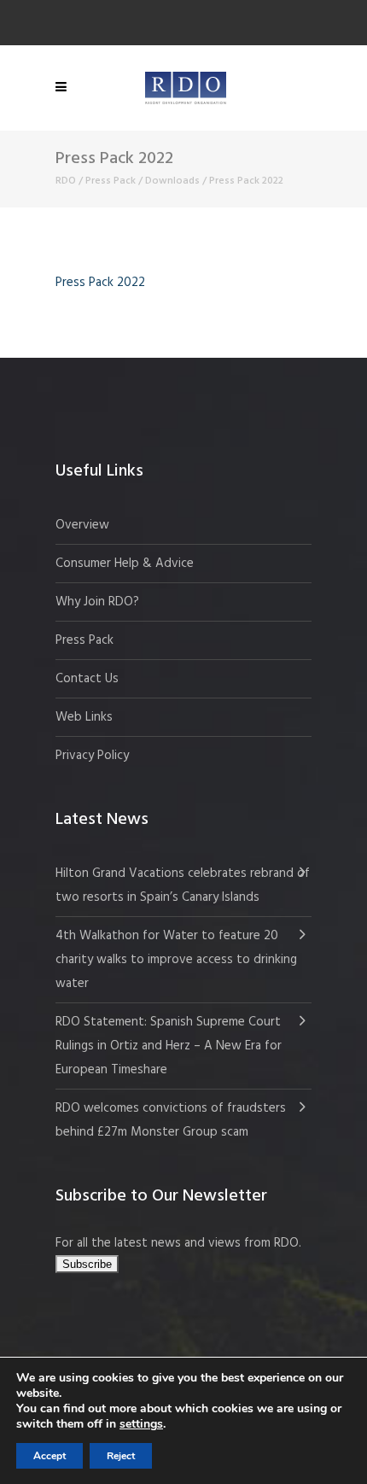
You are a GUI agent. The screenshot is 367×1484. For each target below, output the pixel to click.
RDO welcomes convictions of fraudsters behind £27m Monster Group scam (170, 1120)
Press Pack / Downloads (142, 181)
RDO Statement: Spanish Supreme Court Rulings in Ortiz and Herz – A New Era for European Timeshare (168, 1046)
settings (141, 1424)
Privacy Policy (92, 755)
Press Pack (84, 640)
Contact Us (87, 679)
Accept (49, 1456)
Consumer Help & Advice (124, 563)
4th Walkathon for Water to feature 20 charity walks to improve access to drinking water (176, 960)
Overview (82, 525)
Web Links (84, 717)
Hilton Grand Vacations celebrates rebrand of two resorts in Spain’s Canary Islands (182, 885)
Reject (121, 1456)
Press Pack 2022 (100, 282)
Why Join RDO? (97, 602)
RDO (65, 181)
